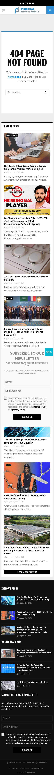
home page (14, 76)
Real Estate (10, 187)
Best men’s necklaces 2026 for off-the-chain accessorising (25, 497)
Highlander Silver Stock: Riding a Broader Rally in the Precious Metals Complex (25, 167)
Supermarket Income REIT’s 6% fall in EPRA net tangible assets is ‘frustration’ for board (27, 551)
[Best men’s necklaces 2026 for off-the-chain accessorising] (27, 477)
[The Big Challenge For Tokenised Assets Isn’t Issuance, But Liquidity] (8, 600)
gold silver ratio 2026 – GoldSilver (32, 682)
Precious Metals (12, 135)
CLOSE (49, 352)
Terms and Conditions (26, 772)
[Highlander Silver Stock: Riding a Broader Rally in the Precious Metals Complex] (27, 148)
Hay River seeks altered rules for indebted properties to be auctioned (34, 651)
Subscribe (27, 750)
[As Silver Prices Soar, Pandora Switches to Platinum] (27, 259)
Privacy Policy (37, 768)
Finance (9, 298)
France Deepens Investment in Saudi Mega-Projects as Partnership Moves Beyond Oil (23, 332)
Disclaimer (24, 768)
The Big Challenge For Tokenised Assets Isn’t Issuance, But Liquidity (25, 441)
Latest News (11, 126)
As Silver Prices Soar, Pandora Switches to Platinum (26, 278)
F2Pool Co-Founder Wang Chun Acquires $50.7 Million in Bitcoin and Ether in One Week (34, 667)
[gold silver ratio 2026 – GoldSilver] (8, 685)
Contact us (13, 768)
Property (9, 517)
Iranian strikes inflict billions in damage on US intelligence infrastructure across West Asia (32, 629)
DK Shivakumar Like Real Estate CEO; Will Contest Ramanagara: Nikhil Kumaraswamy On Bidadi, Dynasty (25, 221)
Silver (8, 246)
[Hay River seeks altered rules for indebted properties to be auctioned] (8, 653)
